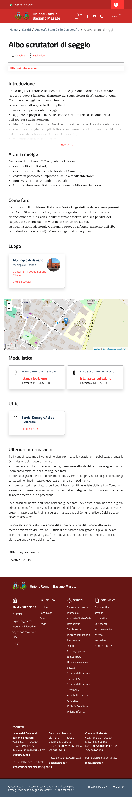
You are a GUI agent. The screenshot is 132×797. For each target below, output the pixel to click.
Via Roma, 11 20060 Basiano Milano (29, 273)
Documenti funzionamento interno (103, 629)
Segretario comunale (24, 632)
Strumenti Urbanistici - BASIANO (79, 676)
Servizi (26, 29)
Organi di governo (22, 621)
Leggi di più (66, 144)
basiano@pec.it (58, 762)
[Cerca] (120, 16)
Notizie (44, 607)
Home (14, 29)
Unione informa (76, 711)
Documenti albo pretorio (103, 610)
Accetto (118, 787)
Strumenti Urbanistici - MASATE (79, 687)
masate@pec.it (94, 762)
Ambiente (72, 700)
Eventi (43, 618)
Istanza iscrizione (34, 378)
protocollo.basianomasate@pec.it (29, 767)
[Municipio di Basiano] (66, 321)
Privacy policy (97, 787)
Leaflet (97, 348)
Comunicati (46, 613)
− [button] (9, 308)
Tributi (70, 646)
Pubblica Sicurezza (77, 706)
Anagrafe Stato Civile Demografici (57, 29)
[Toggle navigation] (6, 16)
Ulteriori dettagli (22, 282)
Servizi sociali (74, 629)
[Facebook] (86, 16)
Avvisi (43, 624)
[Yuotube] (93, 16)
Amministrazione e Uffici (24, 610)
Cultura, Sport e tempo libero (76, 654)
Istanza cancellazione (95, 378)
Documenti (107, 600)
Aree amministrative (24, 626)
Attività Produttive (77, 695)
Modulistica (100, 618)
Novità (50, 600)
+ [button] (9, 303)
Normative (100, 640)
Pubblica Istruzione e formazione (78, 637)
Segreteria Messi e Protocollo (77, 610)
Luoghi (16, 643)
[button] (34, 4)
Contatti (18, 727)
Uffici (15, 637)
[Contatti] (100, 16)
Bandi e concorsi (103, 646)
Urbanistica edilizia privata (77, 665)
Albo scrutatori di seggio (38, 371)
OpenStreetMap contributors (115, 348)
